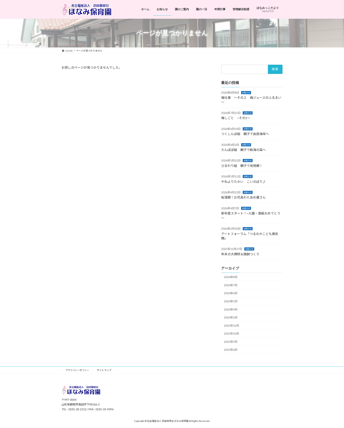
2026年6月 (230, 293)
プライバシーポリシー (77, 370)
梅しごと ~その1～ (235, 118)
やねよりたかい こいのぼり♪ (243, 181)
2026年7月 (230, 285)
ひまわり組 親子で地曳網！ (242, 165)
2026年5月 (230, 301)
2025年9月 (230, 341)
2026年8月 (230, 277)
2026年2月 (230, 317)
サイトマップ (104, 370)
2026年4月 (230, 309)
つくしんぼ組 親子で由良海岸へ (245, 134)
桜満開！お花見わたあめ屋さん (243, 197)
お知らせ (246, 92)
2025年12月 (231, 325)
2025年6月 (230, 349)
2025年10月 (231, 333)
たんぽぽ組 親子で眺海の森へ (243, 150)
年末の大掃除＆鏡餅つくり (240, 254)
